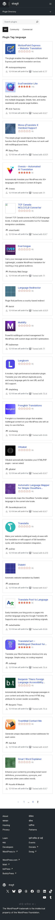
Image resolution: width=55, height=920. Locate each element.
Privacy (6, 829)
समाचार (5, 820)
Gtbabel (22, 447)
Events (32, 842)
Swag (33, 851)
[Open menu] (51, 4)
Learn (5, 838)
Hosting (6, 825)
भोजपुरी (11, 885)
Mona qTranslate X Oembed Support (28, 126)
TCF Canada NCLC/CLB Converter (29, 206)
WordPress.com (11, 860)
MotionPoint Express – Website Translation (30, 47)
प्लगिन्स (31, 825)
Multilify (22, 322)
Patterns (33, 829)
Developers (8, 847)
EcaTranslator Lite (28, 83)
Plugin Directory (9, 11)
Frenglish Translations (30, 405)
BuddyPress (9, 873)
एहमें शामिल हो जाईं (36, 838)
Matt (6, 864)
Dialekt (22, 564)
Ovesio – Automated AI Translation (29, 168)
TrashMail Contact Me (30, 721)
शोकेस (31, 816)
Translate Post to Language (33, 599)
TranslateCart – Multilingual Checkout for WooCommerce (31, 643)
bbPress (8, 869)
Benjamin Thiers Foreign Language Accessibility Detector (31, 681)
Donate (33, 847)
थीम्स (31, 820)
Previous (18, 801)
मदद (4, 842)
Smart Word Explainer (30, 759)
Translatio (23, 523)
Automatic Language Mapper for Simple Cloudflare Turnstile (34, 487)
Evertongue (24, 246)
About (5, 816)
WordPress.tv (10, 851)
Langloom (23, 360)
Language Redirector (29, 287)
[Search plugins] (37, 21)
